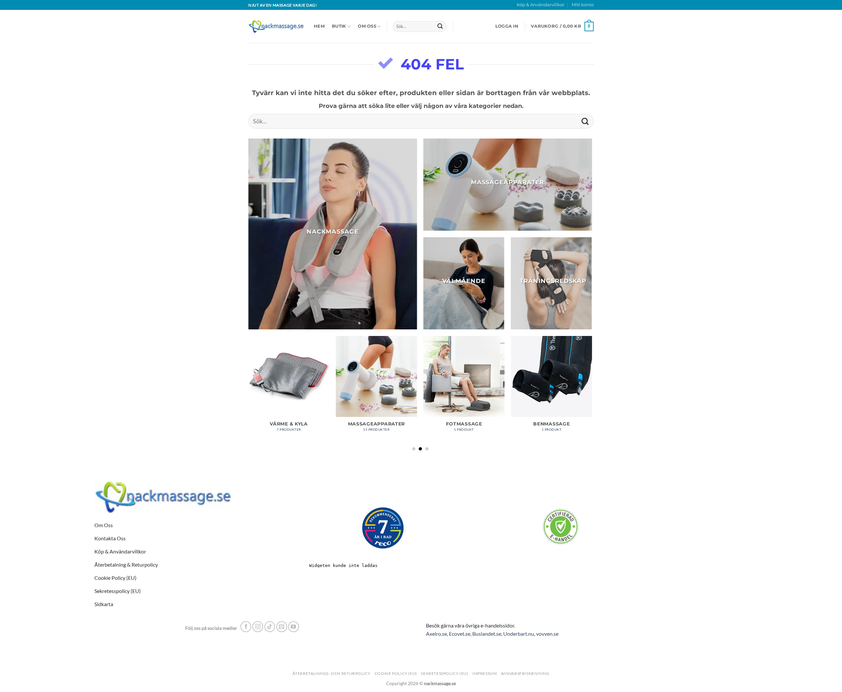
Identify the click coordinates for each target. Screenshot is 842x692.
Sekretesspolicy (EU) (444, 673)
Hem (319, 26)
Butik (339, 26)
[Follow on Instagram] (257, 626)
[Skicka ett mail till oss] (281, 626)
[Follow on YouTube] (293, 626)
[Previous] (249, 392)
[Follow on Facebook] (245, 626)
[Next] (592, 392)
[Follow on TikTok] (269, 626)
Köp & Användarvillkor (540, 4)
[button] (506, 26)
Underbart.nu (518, 633)
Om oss (367, 26)
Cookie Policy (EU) (396, 673)
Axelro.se (436, 633)
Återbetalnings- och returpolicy (331, 673)
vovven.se (547, 633)
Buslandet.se (486, 633)
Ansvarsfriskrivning (525, 673)
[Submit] (440, 26)
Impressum (484, 673)
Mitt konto (583, 4)
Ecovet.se (459, 633)
